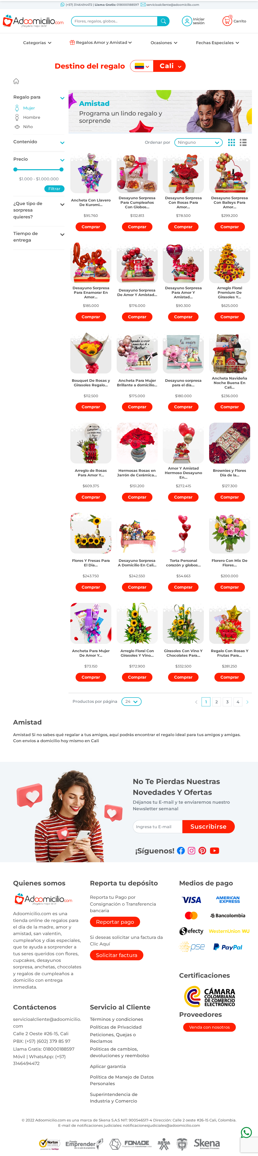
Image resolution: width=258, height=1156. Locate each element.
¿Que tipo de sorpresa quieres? (27, 210)
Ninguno (187, 142)
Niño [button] (28, 126)
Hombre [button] (31, 117)
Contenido (25, 141)
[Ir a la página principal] (16, 81)
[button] (230, 142)
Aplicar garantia (108, 1066)
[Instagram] (191, 851)
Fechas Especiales (215, 42)
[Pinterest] (202, 851)
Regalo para (27, 97)
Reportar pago (115, 922)
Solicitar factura (116, 955)
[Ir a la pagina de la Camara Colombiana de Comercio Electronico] (209, 996)
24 (128, 701)
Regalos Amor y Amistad (101, 42)
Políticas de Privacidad (116, 1027)
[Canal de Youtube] (214, 851)
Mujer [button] (29, 108)
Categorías (35, 42)
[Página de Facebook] (181, 851)
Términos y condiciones (116, 1019)
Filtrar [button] (54, 188)
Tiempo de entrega (25, 237)
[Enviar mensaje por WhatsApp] (246, 1132)
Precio (20, 159)
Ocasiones (162, 42)
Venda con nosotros (209, 1027)
